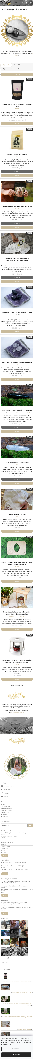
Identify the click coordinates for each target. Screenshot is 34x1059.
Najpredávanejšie (8, 69)
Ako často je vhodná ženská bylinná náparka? (14, 886)
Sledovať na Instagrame (16, 958)
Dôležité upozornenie (6, 808)
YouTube (6, 796)
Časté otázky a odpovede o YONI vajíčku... (13, 866)
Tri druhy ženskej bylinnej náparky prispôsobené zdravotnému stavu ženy (15, 882)
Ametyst (3, 844)
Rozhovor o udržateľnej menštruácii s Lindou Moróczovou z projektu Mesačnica (14, 903)
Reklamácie (4, 814)
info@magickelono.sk (17, 712)
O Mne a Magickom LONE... (9, 836)
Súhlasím (16, 1054)
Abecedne (21, 69)
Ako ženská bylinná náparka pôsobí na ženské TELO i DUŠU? (17, 890)
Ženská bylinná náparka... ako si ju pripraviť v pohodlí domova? (16, 908)
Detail (17, 123)
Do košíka (17, 171)
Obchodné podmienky (6, 810)
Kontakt (3, 804)
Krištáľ (3, 850)
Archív (4, 855)
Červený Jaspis (5, 846)
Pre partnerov (4, 816)
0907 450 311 (7, 789)
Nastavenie (16, 1049)
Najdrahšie (17, 65)
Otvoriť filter (17, 74)
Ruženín (3, 852)
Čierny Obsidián (5, 848)
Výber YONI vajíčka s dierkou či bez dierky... (14, 833)
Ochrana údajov (5, 812)
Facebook (6, 793)
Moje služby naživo (5, 806)
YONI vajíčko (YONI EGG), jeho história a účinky (14, 869)
